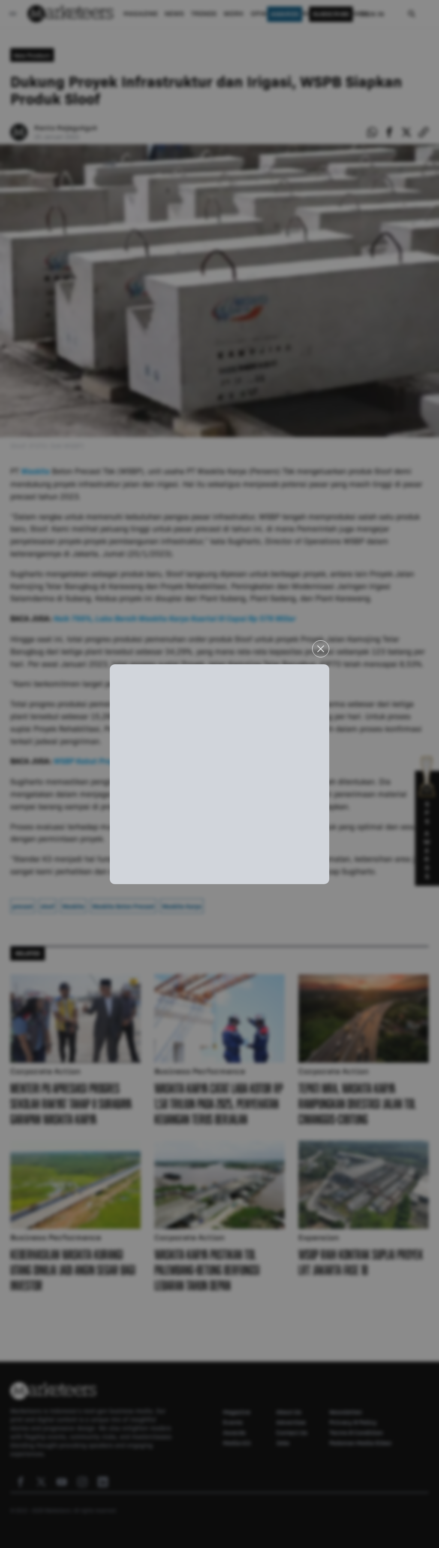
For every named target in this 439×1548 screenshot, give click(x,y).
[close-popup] (320, 648)
